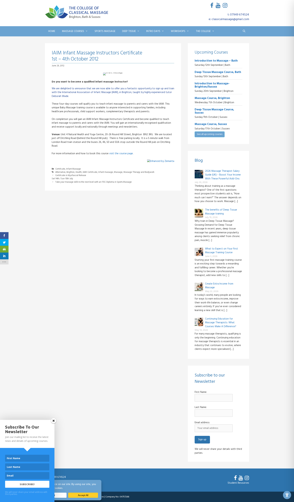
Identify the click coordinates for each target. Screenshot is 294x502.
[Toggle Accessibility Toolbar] (287, 495)
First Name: (201, 392)
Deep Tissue (129, 31)
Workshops (178, 31)
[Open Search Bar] (244, 31)
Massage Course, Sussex (211, 124)
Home (51, 31)
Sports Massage (105, 31)
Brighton (71, 172)
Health (79, 172)
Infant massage (105, 172)
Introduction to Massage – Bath (216, 60)
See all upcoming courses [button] (209, 134)
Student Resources (238, 483)
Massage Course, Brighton (212, 98)
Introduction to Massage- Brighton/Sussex (212, 85)
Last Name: (201, 407)
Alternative (60, 172)
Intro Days (153, 31)
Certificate (60, 169)
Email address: (202, 423)
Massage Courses (73, 31)
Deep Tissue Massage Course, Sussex (214, 111)
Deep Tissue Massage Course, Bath (218, 72)
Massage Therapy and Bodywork (139, 172)
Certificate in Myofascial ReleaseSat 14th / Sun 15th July (69, 177)
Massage (118, 172)
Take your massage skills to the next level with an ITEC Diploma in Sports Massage (93, 182)
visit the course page (121, 154)
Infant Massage (73, 169)
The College (203, 31)
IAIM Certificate (90, 172)
